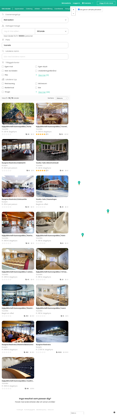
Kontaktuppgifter (29, 410)
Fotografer (69, 9)
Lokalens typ (11, 79)
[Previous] (6, 113)
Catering (29, 9)
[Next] (30, 113)
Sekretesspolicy (41, 410)
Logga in (76, 3)
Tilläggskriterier (12, 62)
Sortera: (51, 98)
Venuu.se (50, 410)
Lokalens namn (12, 51)
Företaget (20, 410)
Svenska (87, 3)
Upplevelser (19, 9)
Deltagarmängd (12, 26)
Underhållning (47, 9)
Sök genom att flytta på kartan (90, 10)
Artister (37, 9)
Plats (7, 39)
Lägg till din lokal (106, 3)
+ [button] (73, 9)
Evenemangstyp (12, 14)
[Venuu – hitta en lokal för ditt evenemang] (6, 3)
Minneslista (66, 3)
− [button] (73, 13)
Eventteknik (59, 9)
